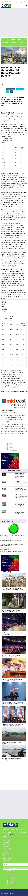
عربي (17, 2)
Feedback (5, 852)
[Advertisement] (14, 22)
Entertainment (9, 45)
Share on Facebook (10, 89)
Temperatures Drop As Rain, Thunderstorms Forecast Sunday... (20, 512)
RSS (10, 884)
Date (3, 85)
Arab (19, 39)
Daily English (7, 858)
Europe (12, 39)
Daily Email (11, 880)
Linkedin (11, 882)
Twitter (11, 876)
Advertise (5, 846)
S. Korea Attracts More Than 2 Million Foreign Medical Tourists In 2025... (12, 611)
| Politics (5, 42)
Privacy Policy (6, 842)
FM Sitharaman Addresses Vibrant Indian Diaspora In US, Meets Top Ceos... (13, 725)
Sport (19, 45)
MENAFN (4, 97)
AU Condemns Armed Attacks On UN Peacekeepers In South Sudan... (12, 759)
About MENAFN (7, 848)
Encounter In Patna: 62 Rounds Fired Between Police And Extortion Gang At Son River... (12, 590)
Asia (24, 39)
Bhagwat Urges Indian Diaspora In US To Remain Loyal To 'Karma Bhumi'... (13, 656)
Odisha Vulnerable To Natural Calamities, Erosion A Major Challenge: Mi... (21, 490)
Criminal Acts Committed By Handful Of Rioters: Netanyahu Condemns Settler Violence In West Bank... (13, 704)
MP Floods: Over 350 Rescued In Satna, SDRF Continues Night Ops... (20, 483)
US (5, 39)
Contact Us (6, 844)
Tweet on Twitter (20, 89)
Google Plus (12, 878)
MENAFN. (11, 891)
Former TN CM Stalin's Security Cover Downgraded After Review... (12, 680)
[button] (21, 2)
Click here (13, 834)
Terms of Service (7, 840)
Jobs (4, 850)
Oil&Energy (22, 42)
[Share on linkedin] (11, 91)
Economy (13, 42)
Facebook (11, 874)
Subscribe (15, 868)
